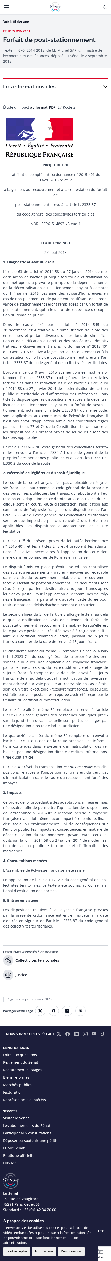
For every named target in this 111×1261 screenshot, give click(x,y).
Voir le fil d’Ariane (16, 21)
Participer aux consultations (27, 1133)
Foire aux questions (20, 1054)
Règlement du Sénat (20, 1062)
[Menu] (6, 7)
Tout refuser (44, 1251)
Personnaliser (71, 1251)
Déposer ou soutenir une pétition (32, 1140)
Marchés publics (17, 1084)
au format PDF (43, 107)
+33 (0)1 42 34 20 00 (39, 1209)
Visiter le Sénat (16, 1118)
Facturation (13, 1092)
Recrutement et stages (22, 1069)
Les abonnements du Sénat (26, 1125)
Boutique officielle (18, 1155)
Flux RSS (10, 1163)
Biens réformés (16, 1077)
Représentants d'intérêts (24, 1099)
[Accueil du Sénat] (55, 7)
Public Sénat (14, 1148)
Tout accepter (16, 1251)
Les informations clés (29, 87)
